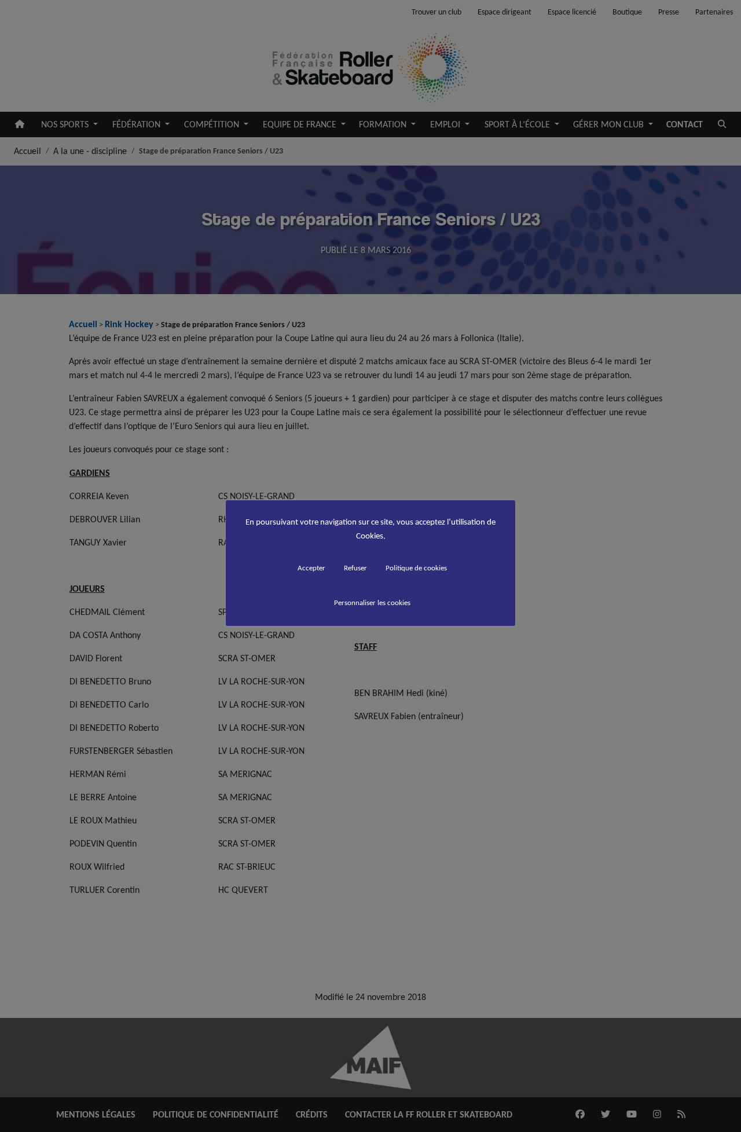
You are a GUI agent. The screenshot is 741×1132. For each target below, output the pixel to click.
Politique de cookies (416, 567)
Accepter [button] (311, 567)
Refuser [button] (355, 567)
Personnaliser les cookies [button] (372, 602)
